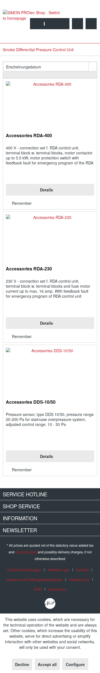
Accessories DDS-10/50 (31, 402)
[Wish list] (63, 23)
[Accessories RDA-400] (50, 106)
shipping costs (26, 551)
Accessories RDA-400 (29, 136)
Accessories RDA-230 (29, 269)
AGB (38, 589)
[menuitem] (44, 23)
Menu (50, 23)
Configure (75, 664)
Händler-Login (58, 569)
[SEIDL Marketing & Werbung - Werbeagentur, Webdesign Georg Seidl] (50, 603)
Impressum (57, 589)
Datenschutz (79, 579)
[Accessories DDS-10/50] (50, 373)
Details (46, 190)
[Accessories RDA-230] (50, 240)
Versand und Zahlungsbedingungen (34, 579)
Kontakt (82, 569)
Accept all (47, 664)
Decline (22, 664)
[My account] (77, 23)
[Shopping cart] (91, 23)
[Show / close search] (50, 23)
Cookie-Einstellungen (24, 569)
